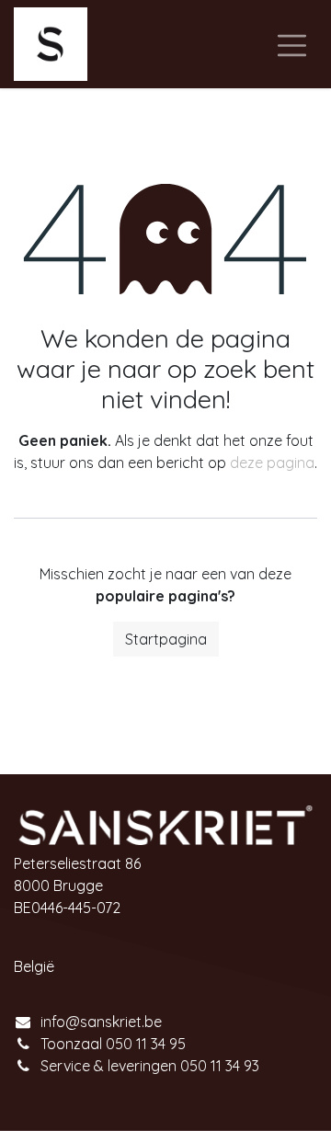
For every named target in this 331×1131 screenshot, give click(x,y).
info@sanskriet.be (101, 1021)
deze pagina (272, 462)
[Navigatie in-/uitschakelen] (292, 44)
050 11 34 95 (146, 1043)
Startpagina (166, 639)
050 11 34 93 (219, 1066)
